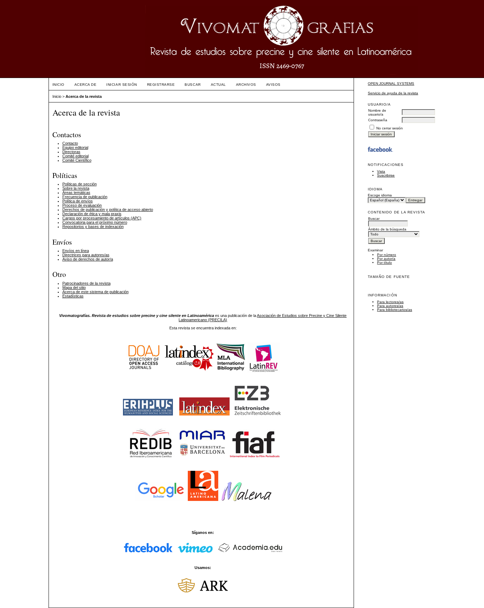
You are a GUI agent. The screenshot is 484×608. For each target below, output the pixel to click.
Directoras (71, 152)
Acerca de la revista (84, 96)
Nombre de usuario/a (377, 112)
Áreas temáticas (76, 192)
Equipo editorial (75, 147)
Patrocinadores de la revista (86, 283)
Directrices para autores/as (85, 255)
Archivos (246, 85)
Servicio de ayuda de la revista (393, 93)
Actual (218, 85)
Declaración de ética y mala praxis (92, 214)
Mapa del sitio (74, 287)
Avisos (273, 85)
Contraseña (377, 120)
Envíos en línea (75, 251)
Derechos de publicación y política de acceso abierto (107, 209)
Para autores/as (390, 306)
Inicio (58, 85)
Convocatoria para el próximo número (94, 222)
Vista (381, 171)
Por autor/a (386, 259)
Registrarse (161, 85)
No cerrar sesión (389, 128)
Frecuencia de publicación (84, 197)
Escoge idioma (380, 195)
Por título (384, 262)
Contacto (70, 143)
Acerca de (85, 85)
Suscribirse (386, 175)
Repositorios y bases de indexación (93, 226)
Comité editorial (75, 156)
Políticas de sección (79, 184)
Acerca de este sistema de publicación (95, 292)
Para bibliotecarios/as (394, 310)
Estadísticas (73, 296)
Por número (386, 255)
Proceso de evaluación (82, 205)
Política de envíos (77, 201)
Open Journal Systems (391, 83)
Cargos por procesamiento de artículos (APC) (101, 218)
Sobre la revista (75, 188)
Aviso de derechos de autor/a (87, 259)
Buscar (193, 85)
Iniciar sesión (121, 85)
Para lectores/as (390, 302)
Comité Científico (76, 160)
